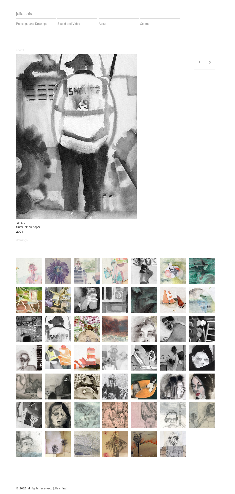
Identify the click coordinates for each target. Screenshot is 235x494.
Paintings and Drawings (31, 23)
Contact (145, 23)
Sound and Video (68, 23)
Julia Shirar (25, 13)
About (102, 23)
